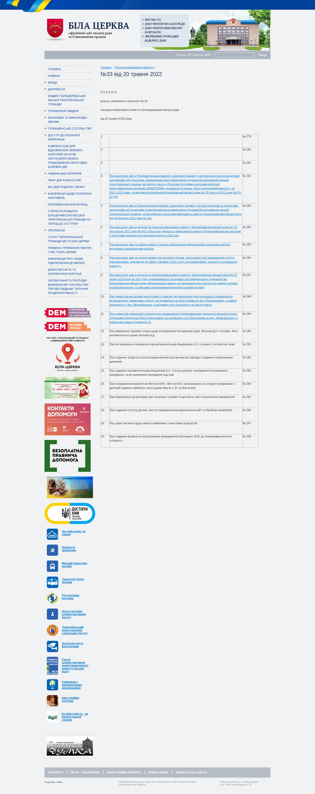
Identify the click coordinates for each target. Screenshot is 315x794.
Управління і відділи (63, 111)
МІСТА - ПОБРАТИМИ (85, 772)
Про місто (153, 19)
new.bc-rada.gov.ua (191, 772)
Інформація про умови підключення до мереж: (66, 261)
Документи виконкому (164, 28)
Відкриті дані (155, 40)
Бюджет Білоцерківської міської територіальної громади (67, 100)
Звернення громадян (161, 36)
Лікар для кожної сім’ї (64, 180)
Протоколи (56, 230)
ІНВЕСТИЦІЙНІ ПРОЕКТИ (124, 772)
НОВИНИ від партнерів (64, 173)
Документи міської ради (165, 24)
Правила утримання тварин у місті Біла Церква (70, 250)
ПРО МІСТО (55, 772)
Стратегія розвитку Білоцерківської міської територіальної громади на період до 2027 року (69, 217)
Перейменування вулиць (68, 204)
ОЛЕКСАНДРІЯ (158, 772)
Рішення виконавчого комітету (134, 67)
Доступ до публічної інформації (64, 137)
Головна (54, 69)
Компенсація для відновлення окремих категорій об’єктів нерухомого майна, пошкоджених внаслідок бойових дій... (67, 157)
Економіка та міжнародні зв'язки (67, 120)
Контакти (153, 32)
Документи (56, 89)
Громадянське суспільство (70, 128)
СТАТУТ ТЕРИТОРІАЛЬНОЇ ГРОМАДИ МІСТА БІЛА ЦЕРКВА (68, 239)
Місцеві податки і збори (66, 187)
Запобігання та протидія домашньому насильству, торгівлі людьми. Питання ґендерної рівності (68, 287)
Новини (54, 76)
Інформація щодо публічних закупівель (70, 196)
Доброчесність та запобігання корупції (64, 272)
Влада (52, 82)
